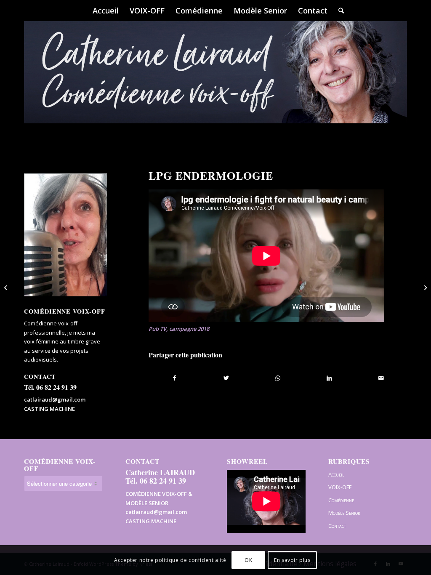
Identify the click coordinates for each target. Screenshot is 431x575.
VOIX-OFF (339, 487)
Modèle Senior (344, 512)
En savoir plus (292, 560)
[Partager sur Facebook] (174, 378)
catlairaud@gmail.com (54, 399)
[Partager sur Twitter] (226, 378)
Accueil (336, 474)
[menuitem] (105, 10)
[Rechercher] (338, 10)
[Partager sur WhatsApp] (278, 378)
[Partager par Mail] (381, 378)
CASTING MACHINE (49, 409)
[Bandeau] (215, 84)
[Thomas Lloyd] (6, 287)
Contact (337, 526)
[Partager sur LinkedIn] (329, 378)
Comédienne (341, 500)
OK (248, 560)
